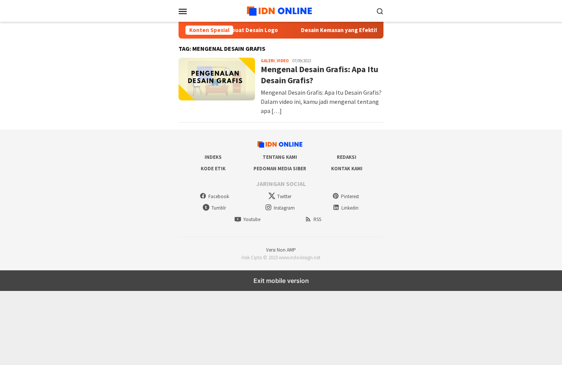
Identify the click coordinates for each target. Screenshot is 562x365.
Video (283, 60)
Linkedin (350, 208)
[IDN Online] (281, 10)
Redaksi (346, 157)
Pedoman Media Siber (279, 168)
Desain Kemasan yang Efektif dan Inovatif (351, 30)
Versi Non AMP (281, 250)
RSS (317, 219)
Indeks (213, 157)
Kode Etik (213, 168)
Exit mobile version (281, 280)
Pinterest (350, 196)
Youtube (251, 219)
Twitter (284, 196)
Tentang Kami (280, 157)
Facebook (218, 196)
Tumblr (218, 208)
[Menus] (182, 11)
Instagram (284, 208)
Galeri (268, 60)
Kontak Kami (346, 168)
